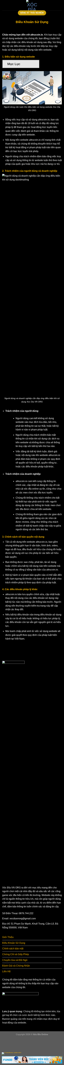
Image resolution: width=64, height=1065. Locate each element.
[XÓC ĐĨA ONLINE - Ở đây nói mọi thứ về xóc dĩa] (32, 5)
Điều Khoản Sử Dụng (13, 943)
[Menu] (4, 5)
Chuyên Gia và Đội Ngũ (14, 960)
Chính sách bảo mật (12, 948)
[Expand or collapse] (36, 64)
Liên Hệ (6, 971)
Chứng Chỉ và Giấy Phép (15, 954)
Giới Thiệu (8, 937)
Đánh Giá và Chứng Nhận (16, 965)
